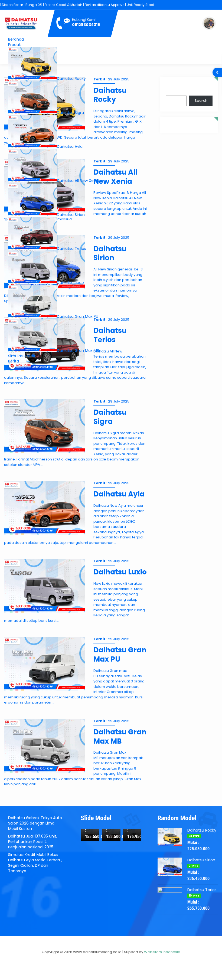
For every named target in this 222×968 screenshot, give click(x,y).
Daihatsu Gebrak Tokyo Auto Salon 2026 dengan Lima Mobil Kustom (35, 823)
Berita (13, 361)
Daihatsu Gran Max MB (78, 350)
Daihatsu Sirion (71, 214)
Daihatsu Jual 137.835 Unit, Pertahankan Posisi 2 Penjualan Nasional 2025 (32, 841)
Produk (14, 44)
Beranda (16, 39)
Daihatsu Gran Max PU (77, 316)
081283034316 (86, 24)
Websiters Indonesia (162, 951)
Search (172, 88)
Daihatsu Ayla (70, 146)
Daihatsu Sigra (70, 112)
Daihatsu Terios (71, 248)
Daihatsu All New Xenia (78, 180)
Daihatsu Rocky (71, 78)
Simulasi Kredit (21, 356)
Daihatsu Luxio (70, 282)
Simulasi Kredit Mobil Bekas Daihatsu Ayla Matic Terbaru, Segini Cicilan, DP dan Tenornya (35, 863)
